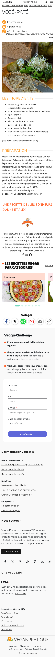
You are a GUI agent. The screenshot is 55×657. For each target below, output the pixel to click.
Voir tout (49, 265)
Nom (10, 396)
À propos (13, 646)
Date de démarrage (19, 419)
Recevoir (6, 5)
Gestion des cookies (27, 653)
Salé (26, 5)
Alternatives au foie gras (40, 5)
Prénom (12, 385)
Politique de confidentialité (36, 649)
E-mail (11, 407)
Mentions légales (15, 649)
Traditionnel (17, 5)
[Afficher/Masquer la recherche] (46, 2)
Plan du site (25, 646)
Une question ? (39, 646)
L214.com (20, 593)
